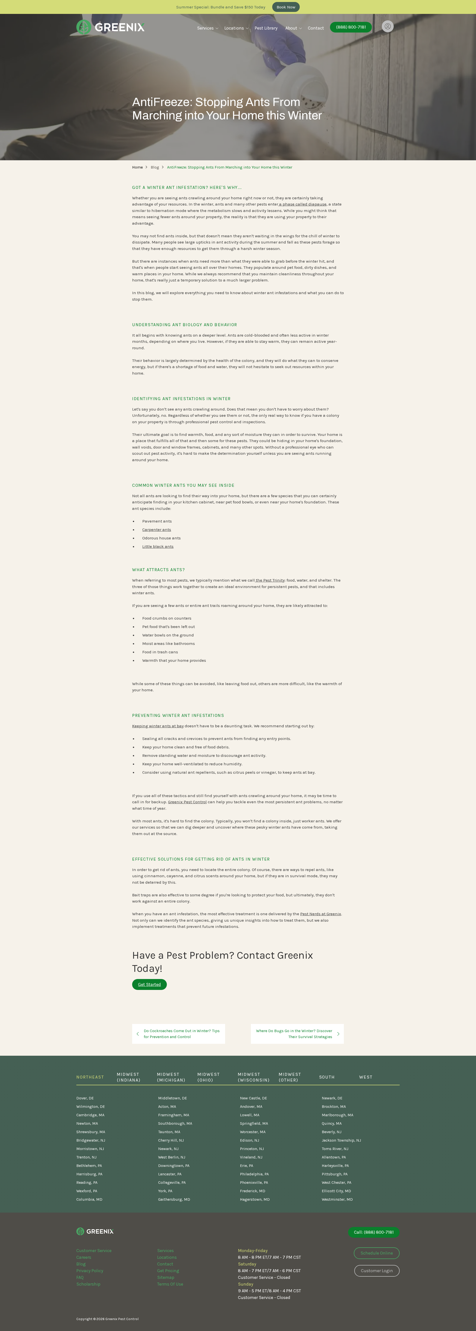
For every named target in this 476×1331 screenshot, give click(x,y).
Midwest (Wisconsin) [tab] (254, 1077)
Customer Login (377, 1270)
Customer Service (94, 1250)
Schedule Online (376, 1253)
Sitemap (165, 1277)
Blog (81, 1264)
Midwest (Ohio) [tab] (208, 1077)
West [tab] (366, 1077)
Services (165, 1250)
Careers (83, 1257)
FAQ (80, 1277)
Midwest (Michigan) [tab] (171, 1077)
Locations (167, 1257)
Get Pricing (168, 1270)
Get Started (149, 984)
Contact (165, 1264)
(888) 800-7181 (351, 27)
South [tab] (327, 1077)
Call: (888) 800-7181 (374, 1232)
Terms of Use (170, 1284)
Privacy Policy (89, 1270)
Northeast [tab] (90, 1077)
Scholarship (88, 1284)
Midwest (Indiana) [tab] (129, 1077)
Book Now (286, 6)
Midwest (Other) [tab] (290, 1077)
